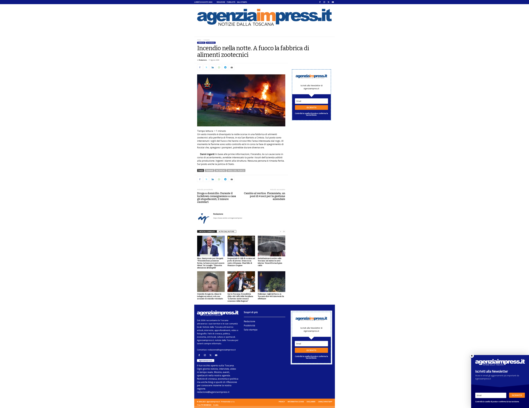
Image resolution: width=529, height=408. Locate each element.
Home (199, 40)
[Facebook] (320, 2)
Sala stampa (242, 2)
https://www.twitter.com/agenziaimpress (227, 218)
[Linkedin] (212, 67)
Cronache (201, 43)
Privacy (282, 402)
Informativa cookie (296, 402)
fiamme (209, 170)
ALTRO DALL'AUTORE (226, 231)
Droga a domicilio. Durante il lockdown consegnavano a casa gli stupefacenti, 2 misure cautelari (216, 197)
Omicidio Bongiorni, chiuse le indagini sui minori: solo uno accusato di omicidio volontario (210, 296)
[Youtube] (332, 2)
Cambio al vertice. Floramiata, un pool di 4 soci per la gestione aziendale (264, 196)
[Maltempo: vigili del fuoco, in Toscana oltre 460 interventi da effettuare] (271, 281)
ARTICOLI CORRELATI (207, 231)
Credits (215, 405)
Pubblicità (231, 2)
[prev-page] (280, 231)
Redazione (221, 2)
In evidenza (211, 43)
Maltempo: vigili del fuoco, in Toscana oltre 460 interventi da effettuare (271, 296)
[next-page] (284, 231)
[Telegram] (225, 67)
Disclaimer (311, 402)
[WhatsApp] (219, 67)
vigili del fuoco (236, 170)
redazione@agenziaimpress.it (222, 349)
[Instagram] (324, 2)
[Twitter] (328, 2)
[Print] (231, 67)
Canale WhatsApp (325, 402)
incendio (220, 170)
